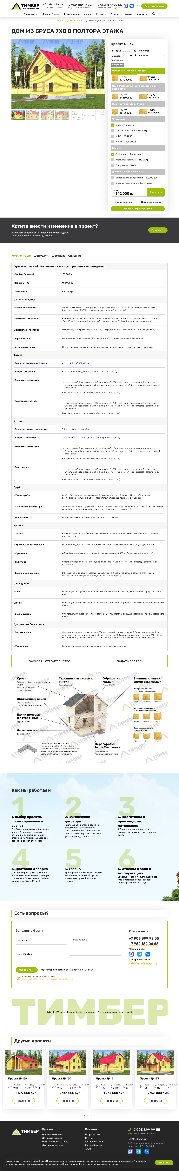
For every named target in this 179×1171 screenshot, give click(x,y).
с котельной (125, 1012)
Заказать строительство (137, 208)
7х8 (49, 1012)
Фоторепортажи (94, 1141)
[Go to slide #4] (62, 115)
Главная (60, 20)
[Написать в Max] (126, 7)
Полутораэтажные (107, 1012)
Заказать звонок (154, 6)
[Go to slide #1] (18, 115)
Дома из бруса (50, 14)
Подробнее (23, 1100)
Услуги (87, 14)
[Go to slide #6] (91, 115)
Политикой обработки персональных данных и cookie (89, 1164)
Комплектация (123, 202)
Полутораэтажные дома (55, 1141)
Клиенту (101, 14)
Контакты (141, 14)
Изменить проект (151, 202)
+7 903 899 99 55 (109, 5)
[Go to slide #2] (32, 115)
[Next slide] (99, 73)
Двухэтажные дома (52, 1145)
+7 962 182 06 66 (79, 5)
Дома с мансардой (52, 1138)
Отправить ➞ (26, 970)
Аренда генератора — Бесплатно (134, 183)
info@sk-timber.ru (53, 4)
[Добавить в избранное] (38, 1078)
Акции (128, 14)
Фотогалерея (71, 14)
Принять (164, 1162)
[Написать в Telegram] (139, 955)
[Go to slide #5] (76, 115)
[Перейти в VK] (131, 7)
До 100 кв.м (58, 1012)
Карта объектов (93, 1145)
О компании (30, 14)
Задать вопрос (129, 661)
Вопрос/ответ (92, 1134)
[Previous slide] (17, 73)
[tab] (84, 1116)
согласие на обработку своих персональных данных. (47, 979)
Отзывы (115, 14)
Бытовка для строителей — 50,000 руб (137, 177)
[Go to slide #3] (47, 115)
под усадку (90, 1012)
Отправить (158, 230)
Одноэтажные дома (52, 1134)
